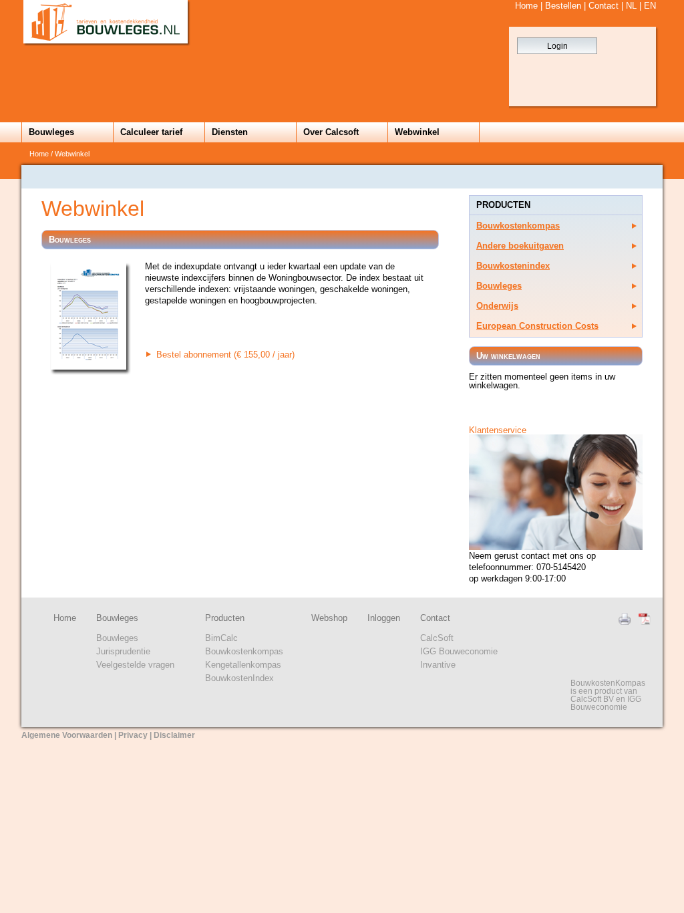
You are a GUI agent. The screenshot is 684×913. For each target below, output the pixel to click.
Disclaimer (174, 735)
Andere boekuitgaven (520, 246)
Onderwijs (497, 306)
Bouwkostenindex (513, 266)
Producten (224, 618)
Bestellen (563, 6)
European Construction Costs (537, 326)
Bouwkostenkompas (518, 226)
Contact (603, 6)
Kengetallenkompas (243, 665)
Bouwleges (51, 132)
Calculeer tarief (151, 132)
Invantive (438, 665)
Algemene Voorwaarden (66, 735)
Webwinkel (417, 132)
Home (526, 6)
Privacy (133, 735)
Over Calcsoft (331, 132)
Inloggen (383, 618)
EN (650, 6)
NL (631, 6)
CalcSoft (437, 638)
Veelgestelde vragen (135, 665)
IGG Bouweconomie (459, 651)
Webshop (329, 618)
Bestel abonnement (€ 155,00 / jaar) (225, 355)
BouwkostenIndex (239, 678)
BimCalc (221, 638)
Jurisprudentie (123, 651)
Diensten (230, 132)
